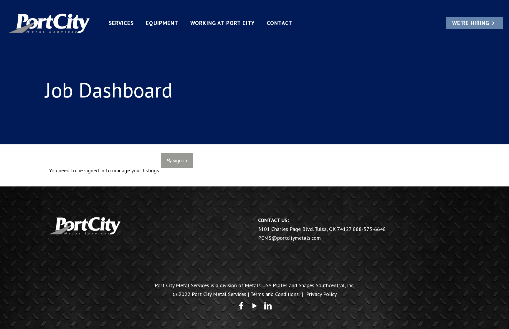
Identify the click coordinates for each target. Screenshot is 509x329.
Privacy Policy (321, 294)
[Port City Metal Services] (49, 23)
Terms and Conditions (274, 294)
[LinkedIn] (268, 305)
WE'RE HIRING (470, 23)
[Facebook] (241, 305)
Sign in (179, 160)
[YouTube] (254, 305)
